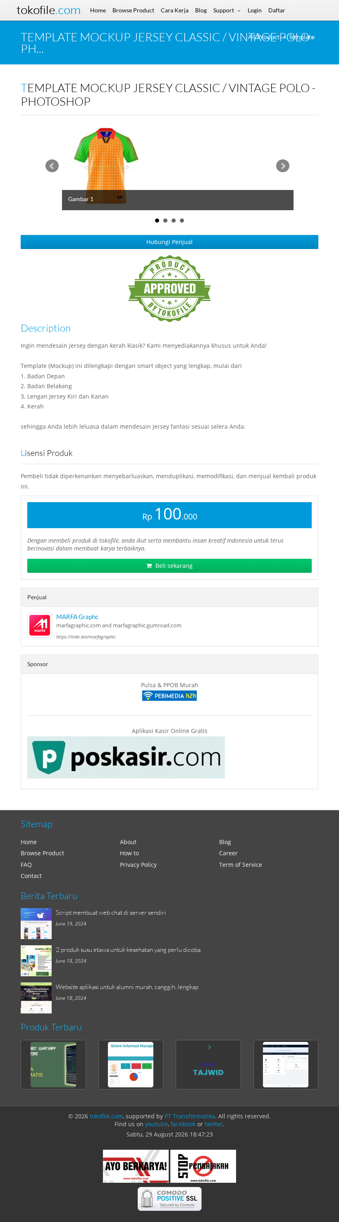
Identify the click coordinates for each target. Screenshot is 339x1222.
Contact (31, 876)
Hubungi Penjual (169, 242)
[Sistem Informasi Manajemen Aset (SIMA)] (131, 1064)
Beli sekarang (173, 565)
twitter (214, 1124)
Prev (52, 166)
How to (129, 853)
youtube (156, 1124)
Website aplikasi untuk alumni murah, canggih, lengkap (127, 986)
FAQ (26, 864)
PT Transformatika (190, 1116)
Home (29, 842)
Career (228, 853)
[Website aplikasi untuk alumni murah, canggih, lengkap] (38, 997)
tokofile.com (106, 1116)
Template (301, 37)
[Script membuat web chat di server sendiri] (38, 923)
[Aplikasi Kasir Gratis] (169, 757)
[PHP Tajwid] (208, 1064)
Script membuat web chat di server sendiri (111, 912)
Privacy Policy (138, 864)
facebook (183, 1124)
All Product (263, 37)
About (128, 842)
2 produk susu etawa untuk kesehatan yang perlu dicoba (128, 949)
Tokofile (49, 10)
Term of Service (240, 864)
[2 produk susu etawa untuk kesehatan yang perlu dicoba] (38, 960)
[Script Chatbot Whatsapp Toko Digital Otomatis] (53, 1064)
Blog (225, 842)
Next (282, 166)
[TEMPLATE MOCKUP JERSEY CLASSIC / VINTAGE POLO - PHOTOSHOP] (186, 166)
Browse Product (42, 853)
